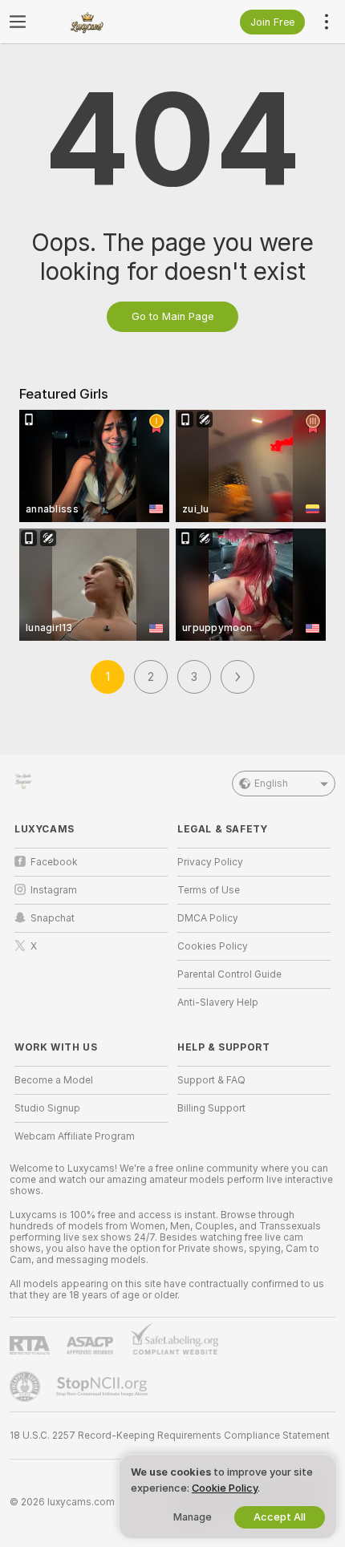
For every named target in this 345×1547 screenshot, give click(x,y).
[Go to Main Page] (103, 21)
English (271, 783)
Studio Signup (47, 1108)
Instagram (53, 890)
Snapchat (52, 918)
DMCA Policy (207, 918)
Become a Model (53, 1080)
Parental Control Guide (229, 974)
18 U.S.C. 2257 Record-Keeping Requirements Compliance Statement (170, 1435)
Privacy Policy (210, 862)
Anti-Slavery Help (217, 1002)
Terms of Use (208, 890)
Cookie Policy (225, 1488)
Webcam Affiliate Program (74, 1136)
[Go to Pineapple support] (26, 1386)
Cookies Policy (212, 946)
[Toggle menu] (17, 21)
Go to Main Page (172, 316)
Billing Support (211, 1108)
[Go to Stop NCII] (103, 1386)
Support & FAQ (211, 1080)
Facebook (54, 862)
